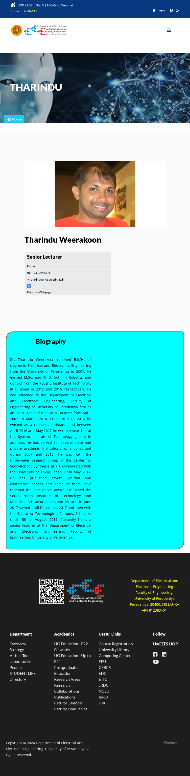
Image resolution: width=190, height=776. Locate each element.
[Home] (37, 30)
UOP (21, 5)
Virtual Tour (20, 655)
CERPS (105, 667)
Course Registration (116, 643)
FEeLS (40, 5)
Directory (18, 679)
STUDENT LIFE (23, 673)
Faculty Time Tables (70, 708)
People (16, 667)
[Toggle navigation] (172, 30)
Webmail (67, 5)
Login (161, 10)
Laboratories (20, 661)
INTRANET (31, 11)
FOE (29, 5)
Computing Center (115, 655)
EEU (102, 661)
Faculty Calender (68, 702)
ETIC (103, 679)
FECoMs (52, 5)
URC (103, 702)
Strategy (17, 649)
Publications (64, 697)
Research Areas (67, 679)
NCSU (104, 691)
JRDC (104, 685)
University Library (114, 649)
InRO (103, 697)
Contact (170, 742)
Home (17, 119)
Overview (18, 643)
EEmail (15, 11)
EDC (103, 673)
